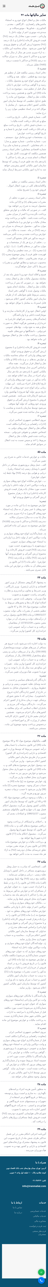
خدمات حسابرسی (38, 1211)
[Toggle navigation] (10, 6)
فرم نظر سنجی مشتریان (39, 1232)
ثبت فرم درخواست (37, 1226)
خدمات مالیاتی (39, 1216)
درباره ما (18, 1212)
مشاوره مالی (40, 1221)
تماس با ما (17, 1207)
